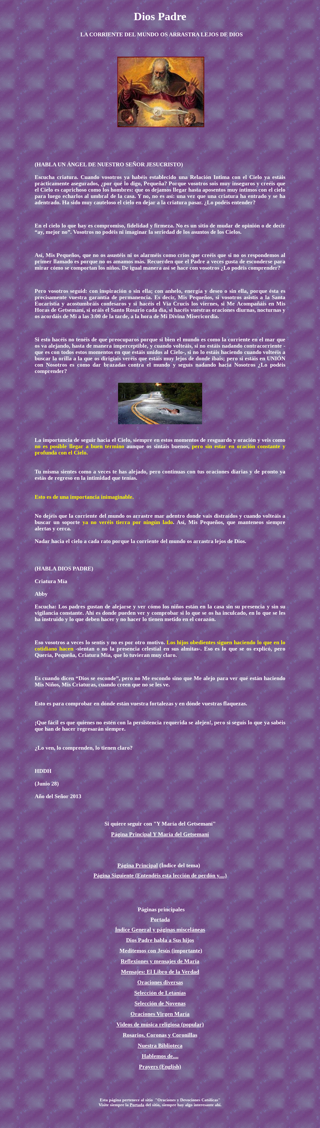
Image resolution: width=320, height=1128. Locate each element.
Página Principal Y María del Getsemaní (160, 834)
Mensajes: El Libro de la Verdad (160, 972)
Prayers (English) (160, 1067)
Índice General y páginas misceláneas (160, 930)
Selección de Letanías (160, 993)
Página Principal (137, 865)
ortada (138, 1104)
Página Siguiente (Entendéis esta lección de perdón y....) (160, 875)
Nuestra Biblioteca (160, 1045)
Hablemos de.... (160, 1056)
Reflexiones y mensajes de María (160, 961)
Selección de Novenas (160, 1003)
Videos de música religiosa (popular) (160, 1024)
